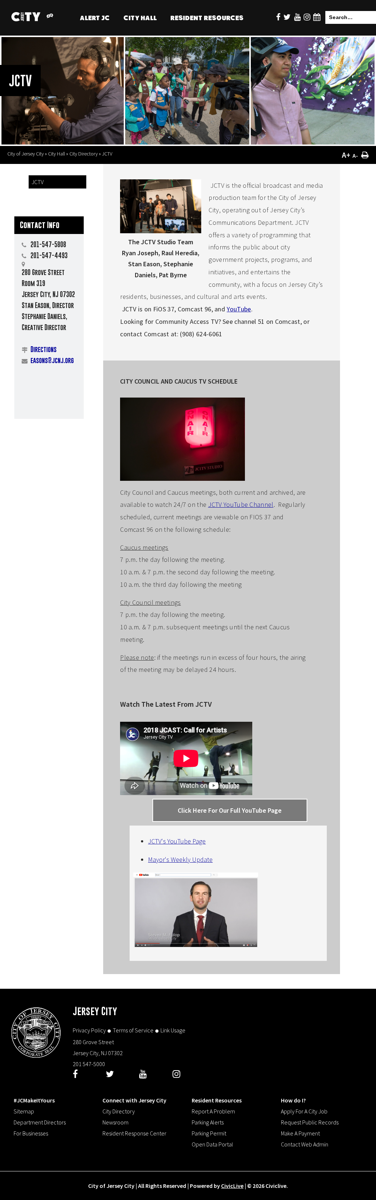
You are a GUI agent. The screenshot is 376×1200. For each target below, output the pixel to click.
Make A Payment (300, 1133)
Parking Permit (209, 1133)
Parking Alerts (208, 1122)
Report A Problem (213, 1111)
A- (355, 155)
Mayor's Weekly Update (180, 859)
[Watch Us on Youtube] (297, 17)
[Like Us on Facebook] (278, 17)
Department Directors (40, 1122)
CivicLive (232, 1185)
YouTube (239, 309)
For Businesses (31, 1133)
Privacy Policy (89, 1030)
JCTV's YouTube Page (177, 841)
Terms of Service (133, 1030)
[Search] (368, 18)
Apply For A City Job (304, 1111)
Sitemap (24, 1111)
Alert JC (95, 19)
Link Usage (172, 1030)
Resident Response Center (134, 1133)
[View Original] (49, 17)
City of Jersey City (25, 153)
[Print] (365, 155)
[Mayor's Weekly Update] (195, 943)
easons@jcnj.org (52, 360)
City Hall (140, 19)
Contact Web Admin (304, 1144)
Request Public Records (310, 1122)
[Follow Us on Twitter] (287, 17)
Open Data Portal (212, 1144)
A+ (346, 155)
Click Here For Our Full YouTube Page (230, 810)
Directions (43, 349)
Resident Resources (206, 19)
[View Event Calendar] (317, 17)
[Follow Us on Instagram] (307, 17)
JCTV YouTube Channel (241, 504)
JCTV (38, 182)
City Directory (83, 153)
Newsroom (115, 1122)
